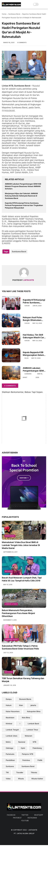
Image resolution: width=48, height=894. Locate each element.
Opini (23, 748)
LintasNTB (32, 830)
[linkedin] (24, 259)
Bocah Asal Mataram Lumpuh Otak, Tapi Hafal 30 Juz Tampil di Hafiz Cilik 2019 (22, 579)
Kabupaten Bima (33, 711)
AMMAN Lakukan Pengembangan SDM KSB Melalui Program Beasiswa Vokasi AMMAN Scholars (23, 186)
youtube (25, 821)
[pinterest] (19, 259)
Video (8, 779)
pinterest (17, 818)
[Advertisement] (24, 869)
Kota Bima (26, 717)
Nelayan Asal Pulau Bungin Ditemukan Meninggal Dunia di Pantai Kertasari (32, 318)
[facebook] (4, 259)
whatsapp (38, 815)
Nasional (21, 742)
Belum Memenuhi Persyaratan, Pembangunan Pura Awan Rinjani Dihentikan (18, 613)
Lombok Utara (11, 604)
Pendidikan (9, 536)
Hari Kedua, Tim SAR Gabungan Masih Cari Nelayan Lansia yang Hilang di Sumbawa (34, 336)
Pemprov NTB (27, 754)
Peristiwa (26, 760)
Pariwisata (10, 754)
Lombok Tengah (12, 730)
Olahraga (9, 748)
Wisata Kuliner (37, 779)
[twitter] (9, 259)
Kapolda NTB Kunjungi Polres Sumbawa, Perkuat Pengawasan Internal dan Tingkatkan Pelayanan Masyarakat (24, 205)
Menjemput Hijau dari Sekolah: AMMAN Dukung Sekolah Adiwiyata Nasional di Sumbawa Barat (21, 195)
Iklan (26, 358)
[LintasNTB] (11, 5)
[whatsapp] (14, 259)
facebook (11, 815)
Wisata (21, 779)
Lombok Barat (33, 723)
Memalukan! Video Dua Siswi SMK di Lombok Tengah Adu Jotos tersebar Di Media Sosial (21, 545)
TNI (7, 772)
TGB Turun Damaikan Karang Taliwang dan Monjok (23, 680)
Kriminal (9, 723)
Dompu (9, 699)
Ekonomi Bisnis (25, 699)
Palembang (37, 748)
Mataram (8, 571)
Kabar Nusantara (12, 711)
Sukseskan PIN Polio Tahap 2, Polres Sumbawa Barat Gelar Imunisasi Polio (20, 647)
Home (4, 14)
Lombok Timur (32, 730)
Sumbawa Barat (14, 14)
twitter (24, 815)
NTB (34, 742)
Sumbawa (10, 766)
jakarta (33, 705)
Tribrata (34, 772)
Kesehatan (10, 717)
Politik (40, 760)
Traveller (19, 772)
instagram (32, 818)
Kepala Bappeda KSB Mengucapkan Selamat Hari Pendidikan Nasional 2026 (34, 353)
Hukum (27, 306)
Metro (8, 742)
